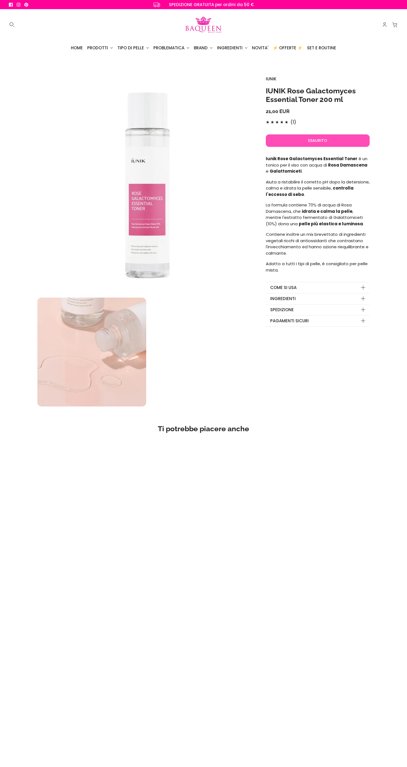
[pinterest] (26, 5)
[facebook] (11, 5)
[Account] (385, 25)
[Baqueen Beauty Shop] (203, 25)
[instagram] (19, 5)
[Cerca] (12, 25)
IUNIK (271, 79)
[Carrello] (395, 25)
